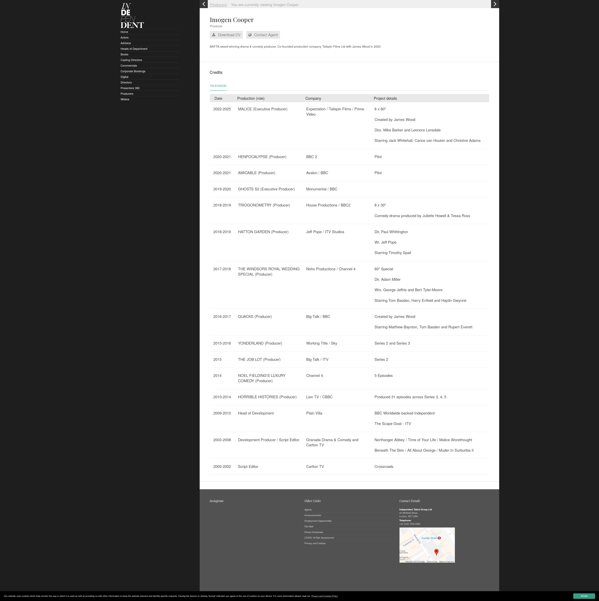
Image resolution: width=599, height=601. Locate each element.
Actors (125, 37)
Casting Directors (131, 60)
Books (124, 54)
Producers (127, 93)
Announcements (312, 515)
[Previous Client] (204, 4)
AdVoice (126, 43)
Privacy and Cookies (315, 543)
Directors (126, 82)
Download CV (229, 34)
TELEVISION (218, 86)
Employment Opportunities (318, 520)
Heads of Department (134, 49)
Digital (124, 77)
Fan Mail (308, 526)
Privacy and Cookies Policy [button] (324, 596)
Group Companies (313, 532)
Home (124, 32)
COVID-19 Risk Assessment (319, 537)
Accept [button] (584, 596)
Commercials (129, 65)
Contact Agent (265, 34)
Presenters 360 (130, 88)
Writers (125, 99)
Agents (308, 509)
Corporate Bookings (133, 71)
